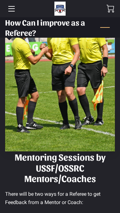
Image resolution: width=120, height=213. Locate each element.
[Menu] (11, 9)
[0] (110, 8)
